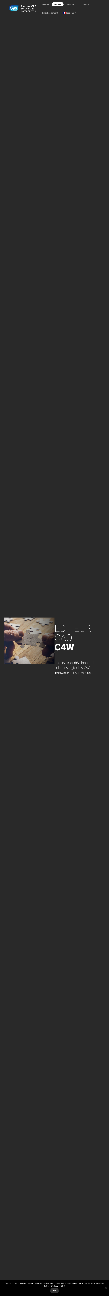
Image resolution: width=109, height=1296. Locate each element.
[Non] (105, 1288)
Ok (54, 1290)
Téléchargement (50, 13)
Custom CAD (28, 6)
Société (57, 4)
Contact (87, 4)
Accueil (45, 4)
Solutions (71, 4)
